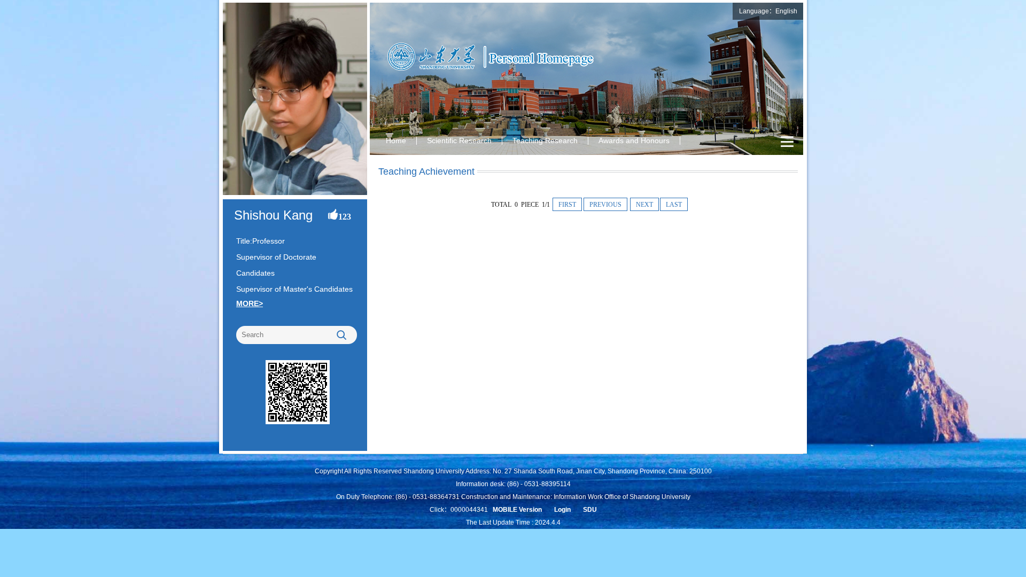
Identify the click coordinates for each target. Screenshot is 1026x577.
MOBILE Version (517, 509)
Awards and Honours (634, 140)
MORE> (249, 303)
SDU (590, 509)
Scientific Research (459, 140)
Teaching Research (545, 140)
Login (562, 509)
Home (396, 140)
